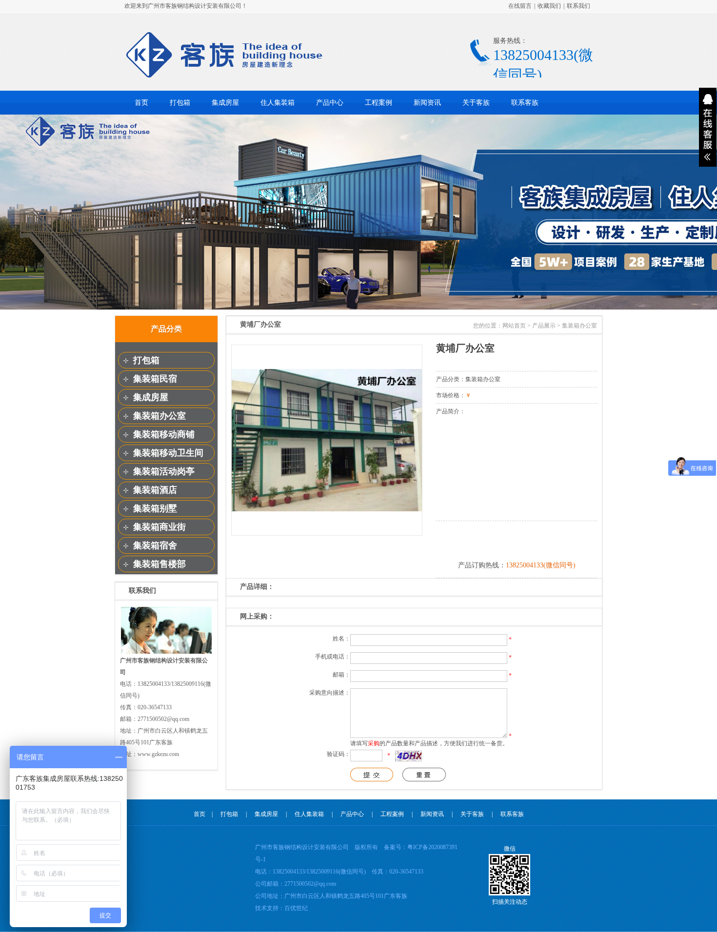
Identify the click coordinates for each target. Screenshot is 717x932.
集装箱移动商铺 (164, 434)
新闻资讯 (427, 102)
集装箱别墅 (155, 508)
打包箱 (180, 102)
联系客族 (524, 102)
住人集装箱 (277, 102)
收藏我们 (549, 5)
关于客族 (476, 102)
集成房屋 (225, 102)
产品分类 (166, 329)
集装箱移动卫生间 (168, 453)
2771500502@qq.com (310, 883)
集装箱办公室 (159, 416)
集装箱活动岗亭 (164, 471)
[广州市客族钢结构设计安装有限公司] (224, 76)
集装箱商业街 (159, 527)
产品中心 (329, 102)
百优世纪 (296, 908)
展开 (708, 127)
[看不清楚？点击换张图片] (408, 756)
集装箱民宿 (155, 379)
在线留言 (520, 5)
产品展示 (544, 325)
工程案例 (378, 102)
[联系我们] (166, 652)
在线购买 (516, 539)
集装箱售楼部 (159, 564)
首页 (141, 102)
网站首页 (514, 325)
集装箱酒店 (155, 490)
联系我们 (578, 5)
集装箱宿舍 (155, 545)
